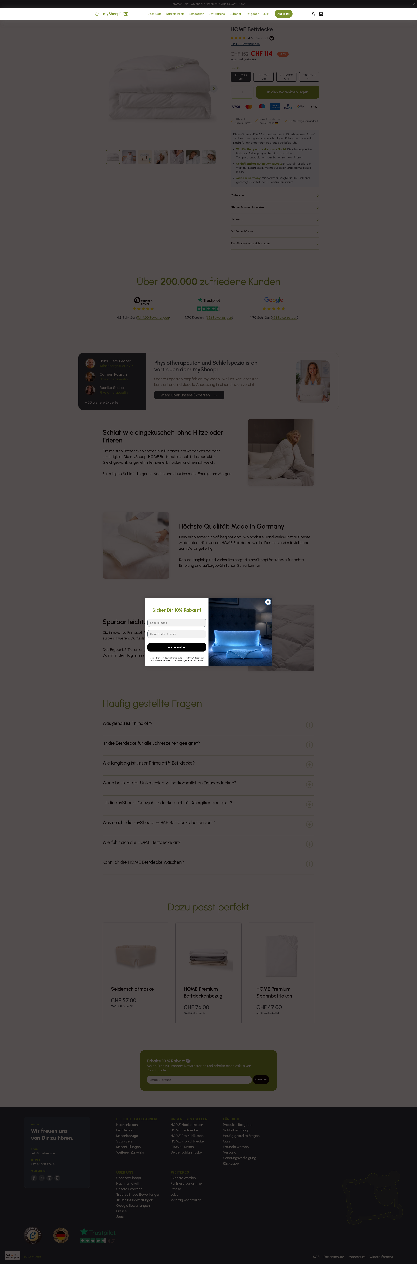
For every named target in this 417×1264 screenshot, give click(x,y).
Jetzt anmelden (176, 647)
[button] (155, 14)
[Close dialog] (268, 602)
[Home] (97, 14)
